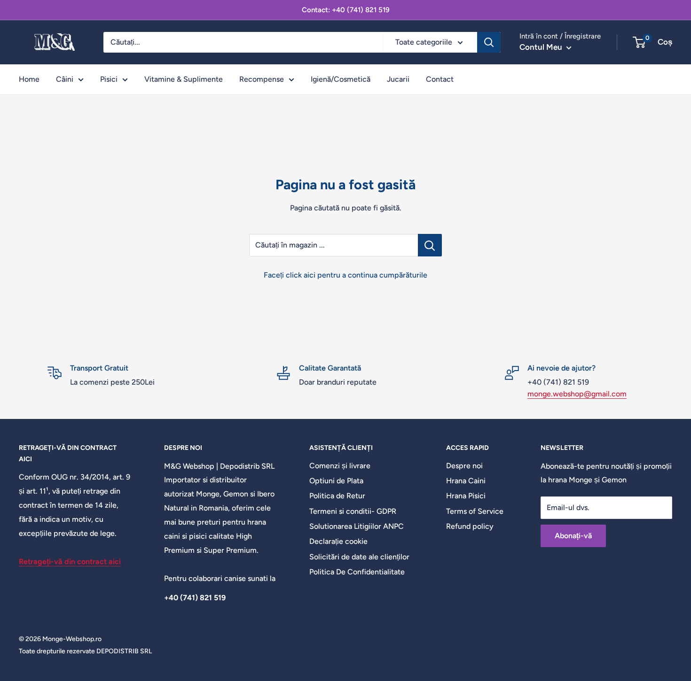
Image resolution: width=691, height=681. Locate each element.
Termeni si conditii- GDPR (352, 511)
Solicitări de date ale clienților (359, 556)
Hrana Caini (466, 480)
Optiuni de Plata (336, 480)
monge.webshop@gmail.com (577, 393)
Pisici (109, 79)
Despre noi (464, 465)
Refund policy (470, 526)
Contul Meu (541, 47)
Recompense (261, 79)
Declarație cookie (338, 541)
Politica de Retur (337, 495)
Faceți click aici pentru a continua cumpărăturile (345, 275)
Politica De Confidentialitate (357, 571)
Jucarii (398, 79)
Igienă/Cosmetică (340, 79)
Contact (440, 79)
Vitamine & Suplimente (183, 79)
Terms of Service (474, 511)
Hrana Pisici (466, 495)
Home (29, 79)
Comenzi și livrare (339, 465)
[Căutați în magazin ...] (430, 245)
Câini (64, 79)
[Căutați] (489, 42)
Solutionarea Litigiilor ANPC (356, 526)
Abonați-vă (573, 535)
